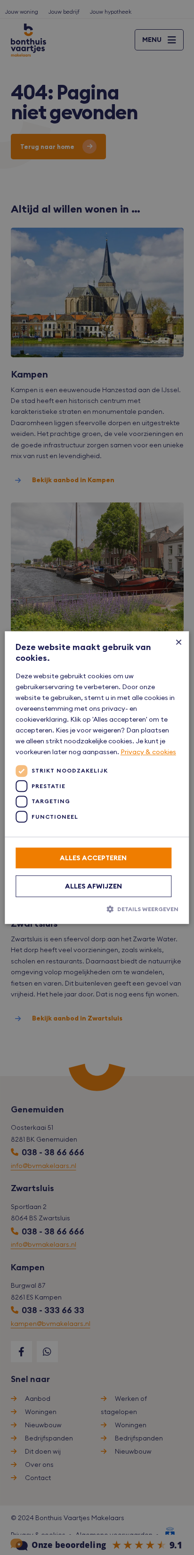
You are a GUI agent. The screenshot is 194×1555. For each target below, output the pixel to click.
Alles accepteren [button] (93, 858)
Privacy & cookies (148, 752)
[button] (97, 908)
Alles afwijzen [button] (93, 886)
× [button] (178, 641)
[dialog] (97, 777)
